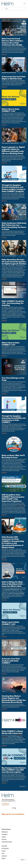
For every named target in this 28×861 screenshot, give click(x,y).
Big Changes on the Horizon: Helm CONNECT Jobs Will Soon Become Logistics (14, 770)
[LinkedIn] (15, 808)
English (22, 859)
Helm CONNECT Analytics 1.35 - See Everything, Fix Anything (13, 303)
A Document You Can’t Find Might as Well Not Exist (13, 77)
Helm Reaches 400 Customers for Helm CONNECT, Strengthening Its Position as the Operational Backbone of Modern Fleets (13, 542)
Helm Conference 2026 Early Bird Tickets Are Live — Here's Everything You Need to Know (14, 226)
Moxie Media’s (19, 735)
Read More (4, 54)
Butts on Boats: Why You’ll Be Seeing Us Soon (13, 456)
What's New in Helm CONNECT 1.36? (11, 110)
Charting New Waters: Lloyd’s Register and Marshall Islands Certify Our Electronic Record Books (14, 699)
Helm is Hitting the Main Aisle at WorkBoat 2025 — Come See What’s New (13, 584)
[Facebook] (13, 808)
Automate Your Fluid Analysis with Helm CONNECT (11, 660)
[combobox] (23, 859)
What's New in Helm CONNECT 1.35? (11, 343)
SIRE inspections (20, 505)
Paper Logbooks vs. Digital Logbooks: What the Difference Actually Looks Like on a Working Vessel (13, 150)
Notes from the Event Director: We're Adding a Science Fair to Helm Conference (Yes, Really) (12, 41)
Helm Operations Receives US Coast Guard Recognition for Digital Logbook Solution (14, 261)
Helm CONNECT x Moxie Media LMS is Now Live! (12, 732)
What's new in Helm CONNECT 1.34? (10, 623)
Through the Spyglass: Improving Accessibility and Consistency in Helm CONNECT (14, 419)
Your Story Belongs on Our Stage (13, 379)
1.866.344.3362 (5, 803)
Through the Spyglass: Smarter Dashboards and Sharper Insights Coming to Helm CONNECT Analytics (13, 188)
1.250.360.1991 (5, 804)
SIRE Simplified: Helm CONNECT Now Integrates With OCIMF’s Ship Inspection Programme (13, 498)
